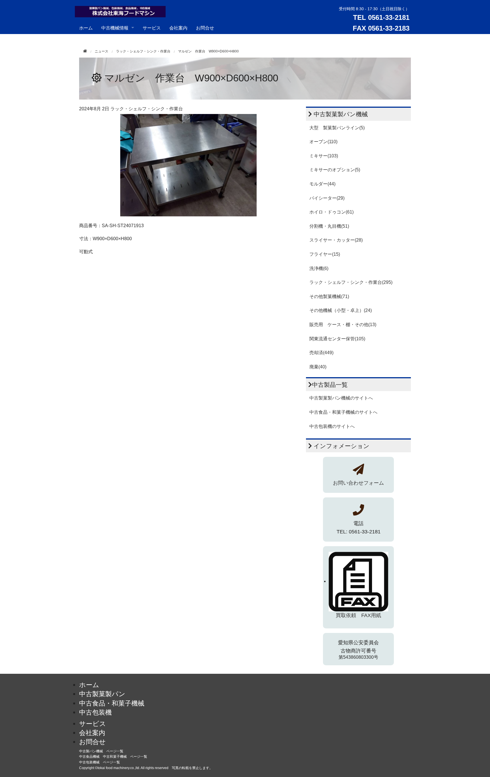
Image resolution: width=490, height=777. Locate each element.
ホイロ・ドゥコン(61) (331, 212)
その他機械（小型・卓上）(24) (340, 310)
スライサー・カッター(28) (336, 240)
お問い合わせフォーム (358, 483)
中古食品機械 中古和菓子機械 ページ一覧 (113, 757)
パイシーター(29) (327, 198)
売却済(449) (321, 352)
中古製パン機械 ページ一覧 (101, 751)
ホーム (86, 27)
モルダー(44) (322, 183)
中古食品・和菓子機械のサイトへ (343, 412)
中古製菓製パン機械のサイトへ (341, 398)
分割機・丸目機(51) (329, 226)
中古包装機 (95, 712)
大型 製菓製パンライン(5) (337, 127)
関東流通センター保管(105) (337, 338)
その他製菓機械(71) (329, 296)
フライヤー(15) (324, 254)
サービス (152, 27)
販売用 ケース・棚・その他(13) (342, 324)
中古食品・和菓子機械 (111, 703)
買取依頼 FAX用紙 (358, 615)
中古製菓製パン (102, 694)
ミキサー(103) (323, 155)
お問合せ (205, 27)
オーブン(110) (323, 141)
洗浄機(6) (318, 268)
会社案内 (178, 27)
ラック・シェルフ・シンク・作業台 (143, 51)
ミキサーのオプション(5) (334, 169)
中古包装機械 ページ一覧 (99, 762)
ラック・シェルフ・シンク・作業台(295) (350, 282)
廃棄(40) (317, 366)
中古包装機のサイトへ (332, 426)
